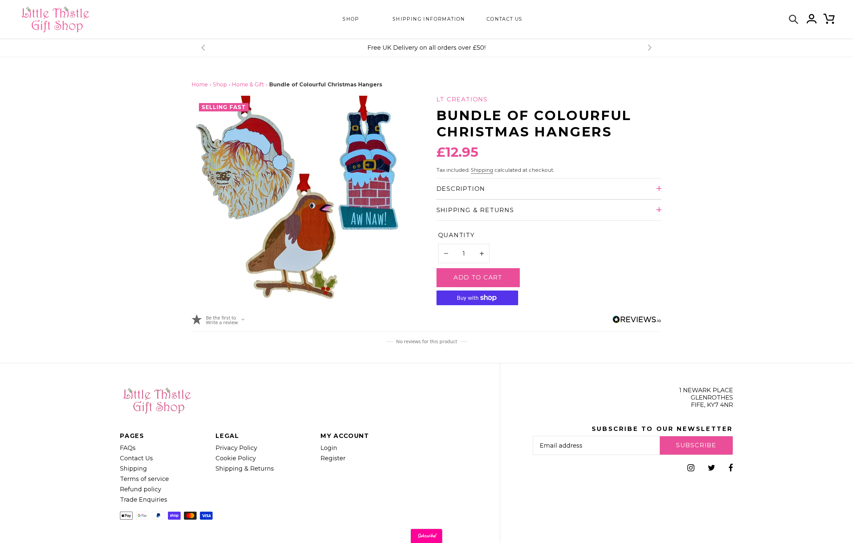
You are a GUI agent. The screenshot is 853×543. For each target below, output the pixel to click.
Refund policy (140, 489)
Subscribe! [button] (426, 536)
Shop (351, 19)
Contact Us (136, 458)
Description (460, 188)
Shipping (482, 170)
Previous (203, 47)
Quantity (456, 235)
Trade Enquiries (143, 499)
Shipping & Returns (475, 210)
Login (329, 448)
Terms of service (144, 479)
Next (650, 47)
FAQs (128, 448)
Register (333, 458)
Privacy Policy (236, 448)
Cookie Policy (236, 458)
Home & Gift (248, 84)
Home (200, 84)
